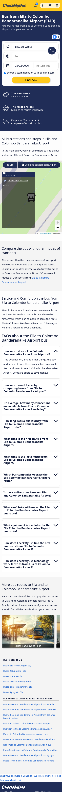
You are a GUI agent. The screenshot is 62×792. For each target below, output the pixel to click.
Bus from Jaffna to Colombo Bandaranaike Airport (27, 728)
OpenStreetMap (45, 233)
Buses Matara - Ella (12, 676)
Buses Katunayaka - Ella (14, 670)
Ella (11, 164)
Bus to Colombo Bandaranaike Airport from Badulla (28, 704)
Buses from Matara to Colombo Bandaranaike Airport (29, 739)
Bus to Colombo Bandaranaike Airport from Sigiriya (28, 755)
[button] (57, 222)
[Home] (16, 5)
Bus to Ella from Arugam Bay (17, 665)
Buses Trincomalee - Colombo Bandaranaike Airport (28, 760)
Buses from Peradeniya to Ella (17, 686)
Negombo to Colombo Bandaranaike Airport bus (27, 744)
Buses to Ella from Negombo (17, 681)
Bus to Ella (39, 775)
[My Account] (35, 5)
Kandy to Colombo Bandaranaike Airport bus (25, 734)
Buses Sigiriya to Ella (13, 692)
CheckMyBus (6, 775)
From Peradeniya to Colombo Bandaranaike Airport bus (30, 750)
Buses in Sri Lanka (23, 775)
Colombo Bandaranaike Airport (40, 164)
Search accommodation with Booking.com (30, 72)
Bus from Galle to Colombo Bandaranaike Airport (27, 723)
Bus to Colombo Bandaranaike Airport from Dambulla (29, 709)
